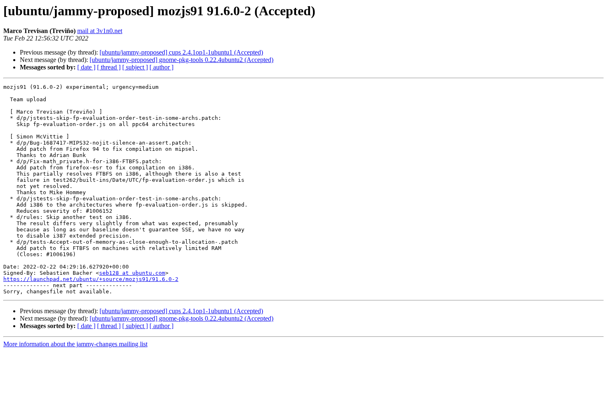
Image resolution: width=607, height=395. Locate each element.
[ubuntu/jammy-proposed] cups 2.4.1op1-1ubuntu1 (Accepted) (181, 52)
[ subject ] (135, 67)
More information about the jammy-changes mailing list (75, 343)
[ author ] (161, 67)
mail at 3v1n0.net (99, 30)
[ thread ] (109, 67)
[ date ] (86, 67)
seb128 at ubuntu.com (132, 273)
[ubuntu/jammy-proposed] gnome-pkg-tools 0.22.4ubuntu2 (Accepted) (181, 59)
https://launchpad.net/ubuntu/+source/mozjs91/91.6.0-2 (90, 279)
